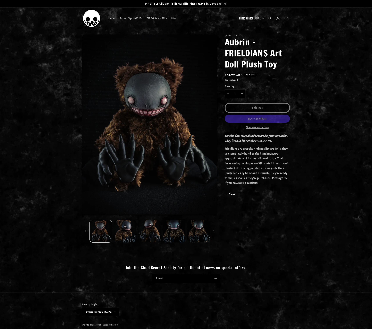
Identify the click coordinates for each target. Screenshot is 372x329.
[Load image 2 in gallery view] (125, 231)
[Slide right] (214, 231)
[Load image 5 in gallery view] (198, 231)
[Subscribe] (216, 278)
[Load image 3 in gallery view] (149, 231)
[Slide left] (85, 231)
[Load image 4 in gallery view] (174, 231)
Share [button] (232, 194)
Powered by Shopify (109, 324)
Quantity (229, 86)
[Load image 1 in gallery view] (101, 231)
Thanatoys (95, 324)
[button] (270, 18)
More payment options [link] (257, 127)
